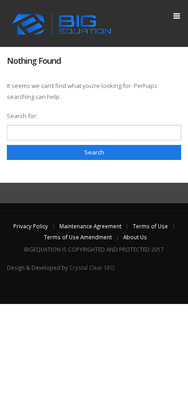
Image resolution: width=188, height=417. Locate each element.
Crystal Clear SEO (92, 267)
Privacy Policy (30, 226)
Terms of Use (150, 226)
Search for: (22, 116)
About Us (135, 237)
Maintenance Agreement (90, 226)
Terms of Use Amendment (78, 237)
